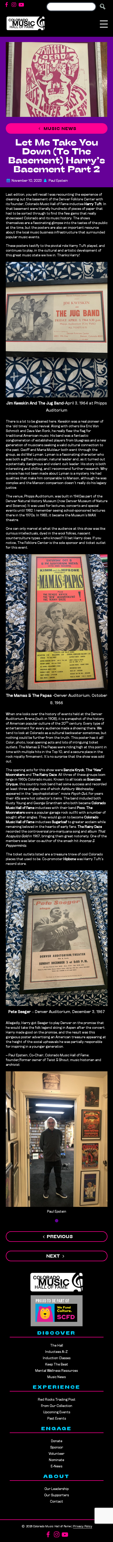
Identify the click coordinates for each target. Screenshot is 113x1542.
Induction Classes (56, 1358)
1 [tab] (56, 1220)
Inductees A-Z (56, 1352)
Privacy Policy (82, 1526)
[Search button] (102, 6)
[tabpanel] (56, 1144)
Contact (56, 1502)
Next (53, 1256)
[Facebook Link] (6, 5)
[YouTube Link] (21, 5)
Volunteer (56, 1454)
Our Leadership (56, 1489)
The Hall (56, 1346)
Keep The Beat (56, 1365)
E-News (56, 1466)
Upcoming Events (56, 1412)
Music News (59, 129)
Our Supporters (56, 1495)
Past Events (56, 1419)
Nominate (56, 1460)
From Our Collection (56, 1406)
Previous (60, 1237)
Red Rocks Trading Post (56, 1400)
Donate (56, 1441)
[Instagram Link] (14, 5)
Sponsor (56, 1448)
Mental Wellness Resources (56, 1371)
